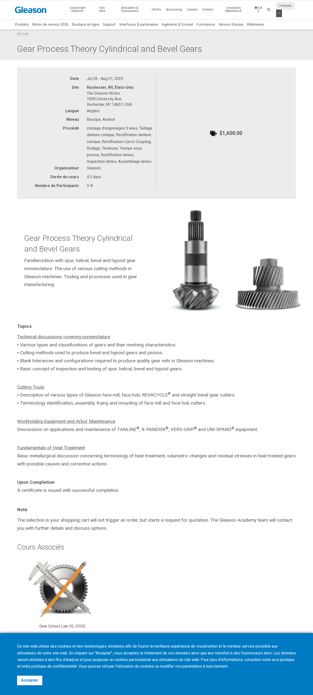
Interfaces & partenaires (138, 24)
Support (109, 24)
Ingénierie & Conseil (177, 24)
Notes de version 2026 (50, 24)
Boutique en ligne (85, 24)
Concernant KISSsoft (77, 9)
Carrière (192, 9)
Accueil (22, 34)
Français (285, 5)
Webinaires (255, 24)
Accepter (29, 680)
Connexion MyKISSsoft (233, 9)
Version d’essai (231, 24)
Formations (206, 24)
